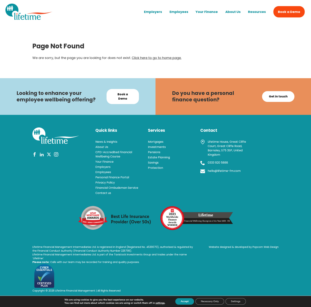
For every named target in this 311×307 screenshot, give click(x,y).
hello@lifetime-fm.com (224, 171)
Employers (153, 12)
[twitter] (49, 155)
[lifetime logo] (28, 18)
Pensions (154, 152)
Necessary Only (210, 301)
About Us (233, 12)
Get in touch (278, 96)
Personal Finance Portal (112, 177)
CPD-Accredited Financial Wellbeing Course (113, 154)
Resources (257, 12)
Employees (179, 12)
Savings (153, 163)
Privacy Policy (105, 182)
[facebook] (34, 155)
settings (160, 303)
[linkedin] (42, 155)
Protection (155, 168)
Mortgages (155, 142)
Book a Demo (289, 12)
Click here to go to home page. (156, 58)
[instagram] (56, 155)
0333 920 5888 (218, 163)
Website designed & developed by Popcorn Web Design (244, 247)
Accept (185, 301)
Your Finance (207, 12)
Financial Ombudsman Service (116, 188)
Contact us (103, 193)
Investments (157, 147)
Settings (235, 301)
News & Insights (106, 142)
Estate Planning (159, 157)
